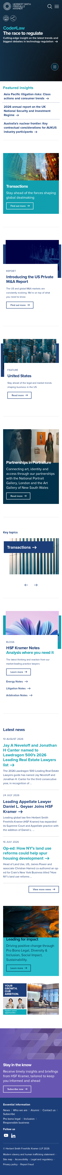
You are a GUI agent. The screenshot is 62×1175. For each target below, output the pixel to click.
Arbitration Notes (17, 695)
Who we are (20, 1110)
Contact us (49, 1110)
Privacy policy (10, 1164)
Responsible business (16, 1122)
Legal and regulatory (42, 1159)
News (6, 1110)
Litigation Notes (16, 688)
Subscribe (9, 1114)
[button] (50, 6)
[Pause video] (55, 67)
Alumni (35, 1110)
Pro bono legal (11, 1119)
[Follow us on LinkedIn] (13, 1136)
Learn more (17, 672)
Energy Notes (14, 681)
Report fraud (27, 1164)
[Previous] (26, 585)
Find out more (18, 305)
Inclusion (29, 1119)
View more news (42, 889)
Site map (7, 1159)
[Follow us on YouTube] (6, 1136)
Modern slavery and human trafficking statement (28, 1154)
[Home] (17, 6)
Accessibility (21, 1159)
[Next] (36, 585)
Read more (18, 395)
